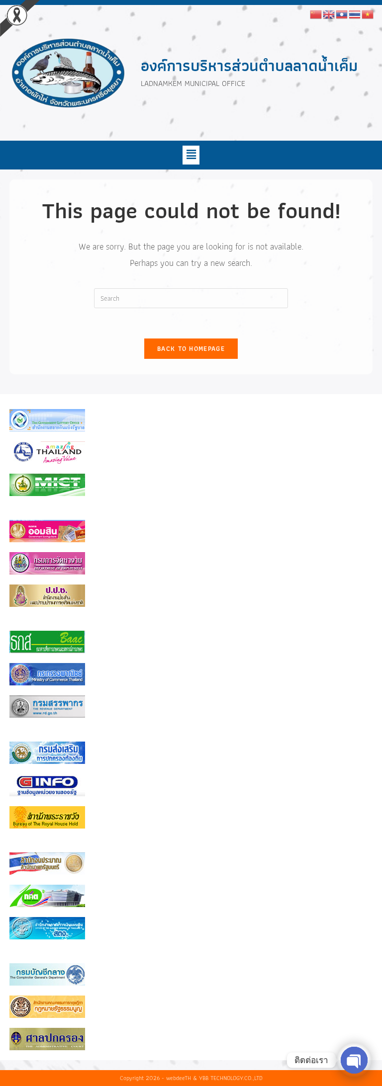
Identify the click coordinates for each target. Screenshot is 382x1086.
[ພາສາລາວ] (342, 13)
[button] (191, 155)
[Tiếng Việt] (368, 13)
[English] (329, 13)
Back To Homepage (191, 348)
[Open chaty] (354, 1060)
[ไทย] (355, 13)
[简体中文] (316, 13)
